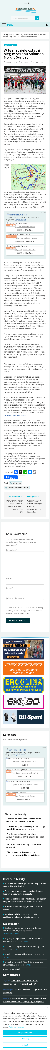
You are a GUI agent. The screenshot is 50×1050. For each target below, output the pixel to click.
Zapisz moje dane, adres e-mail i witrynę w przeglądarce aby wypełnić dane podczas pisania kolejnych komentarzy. (24, 610)
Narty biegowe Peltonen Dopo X (25, 238)
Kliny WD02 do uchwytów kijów (25, 761)
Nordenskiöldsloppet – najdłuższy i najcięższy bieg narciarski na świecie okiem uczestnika (24, 837)
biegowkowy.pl (20, 220)
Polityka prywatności (16, 1027)
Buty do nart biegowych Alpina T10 (25, 773)
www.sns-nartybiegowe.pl (15, 415)
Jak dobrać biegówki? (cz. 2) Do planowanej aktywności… (23, 963)
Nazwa (10, 578)
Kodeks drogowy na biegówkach (19, 954)
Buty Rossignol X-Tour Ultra (25, 250)
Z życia (6, 957)
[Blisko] (47, 1007)
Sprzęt (26, 942)
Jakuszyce (17, 483)
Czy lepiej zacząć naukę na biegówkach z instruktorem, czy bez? (22, 929)
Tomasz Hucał (11, 62)
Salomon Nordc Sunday (18, 487)
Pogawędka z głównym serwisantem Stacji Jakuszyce (23, 940)
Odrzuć (25, 1045)
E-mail (9, 588)
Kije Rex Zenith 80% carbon (25, 227)
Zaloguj (24, 3)
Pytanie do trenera (11, 934)
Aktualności (10, 45)
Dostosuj (25, 1039)
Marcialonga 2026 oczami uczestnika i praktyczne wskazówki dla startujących (21, 915)
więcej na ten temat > (12, 969)
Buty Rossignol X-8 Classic (25, 796)
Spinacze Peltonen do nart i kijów (25, 784)
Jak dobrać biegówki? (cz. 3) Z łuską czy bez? (24, 946)
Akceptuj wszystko (25, 1033)
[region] (25, 1027)
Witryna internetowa (15, 598)
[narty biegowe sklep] (17, 215)
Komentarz (11, 550)
